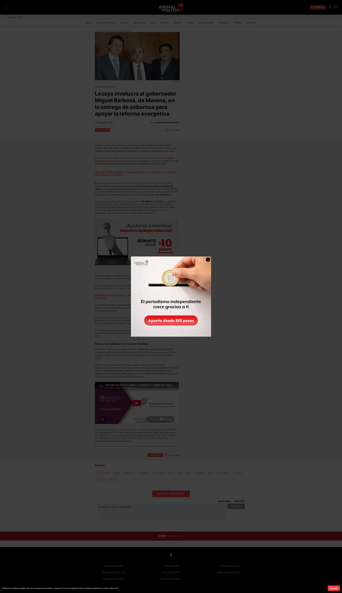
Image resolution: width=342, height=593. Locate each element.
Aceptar (334, 588)
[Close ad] (208, 260)
